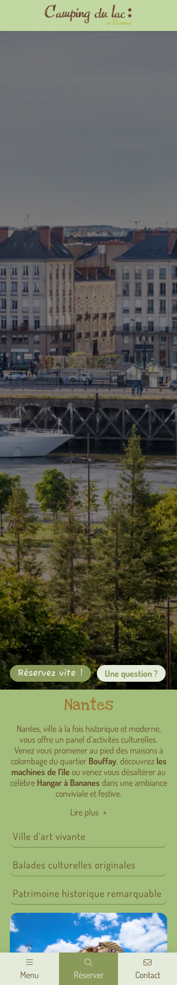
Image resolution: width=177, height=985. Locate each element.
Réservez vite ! (50, 673)
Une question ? (131, 673)
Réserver (89, 974)
